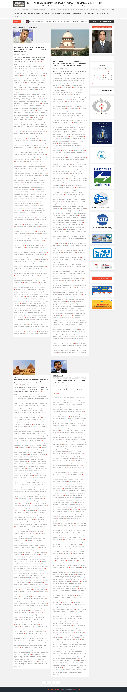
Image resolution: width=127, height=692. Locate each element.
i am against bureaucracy (20, 624)
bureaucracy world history (38, 264)
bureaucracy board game (35, 103)
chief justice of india (77, 294)
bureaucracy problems (40, 213)
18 (97, 77)
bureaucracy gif (70, 157)
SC (70, 334)
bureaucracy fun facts (32, 138)
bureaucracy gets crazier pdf (36, 142)
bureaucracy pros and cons (32, 215)
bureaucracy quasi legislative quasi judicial (24, 219)
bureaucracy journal (31, 170)
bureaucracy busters (67, 122)
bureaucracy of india (61, 217)
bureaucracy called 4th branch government (70, 125)
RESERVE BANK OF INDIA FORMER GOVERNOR (71, 653)
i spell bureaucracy (35, 299)
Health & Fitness (76, 13)
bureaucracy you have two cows (30, 268)
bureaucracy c (33, 110)
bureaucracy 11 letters (35, 77)
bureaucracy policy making (39, 210)
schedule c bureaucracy (77, 334)
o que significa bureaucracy (30, 308)
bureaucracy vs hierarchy (26, 257)
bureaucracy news (32, 198)
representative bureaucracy (68, 333)
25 (97, 79)
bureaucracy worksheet (25, 264)
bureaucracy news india (36, 199)
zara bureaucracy (35, 333)
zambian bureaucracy (43, 661)
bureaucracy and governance (28, 98)
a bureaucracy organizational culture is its (28, 405)
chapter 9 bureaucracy (24, 278)
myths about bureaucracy (21, 306)
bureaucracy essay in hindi (35, 129)
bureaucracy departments (70, 140)
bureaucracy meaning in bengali (26, 187)
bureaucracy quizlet (27, 220)
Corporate (66, 9)
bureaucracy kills (36, 177)
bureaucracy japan (39, 166)
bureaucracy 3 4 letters (80, 96)
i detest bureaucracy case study (67, 310)
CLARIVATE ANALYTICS (72, 616)
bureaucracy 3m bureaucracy (77, 99)
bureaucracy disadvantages (40, 126)
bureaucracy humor (41, 154)
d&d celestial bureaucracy (68, 299)
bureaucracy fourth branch (33, 136)
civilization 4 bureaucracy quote (31, 282)
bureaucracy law (20, 178)
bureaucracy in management (62, 171)
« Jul (93, 83)
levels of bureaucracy (37, 301)
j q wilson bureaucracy (26, 301)
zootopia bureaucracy (20, 335)
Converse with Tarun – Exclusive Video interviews (56, 13)
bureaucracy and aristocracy (39, 92)
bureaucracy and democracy (28, 96)
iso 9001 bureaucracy (67, 315)
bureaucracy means (34, 194)
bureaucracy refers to (22, 228)
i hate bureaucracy (30, 296)
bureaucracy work (32, 263)
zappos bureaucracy (25, 333)
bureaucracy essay (39, 128)
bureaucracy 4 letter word (35, 85)
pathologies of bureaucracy (22, 642)
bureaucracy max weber (32, 185)
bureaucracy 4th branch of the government (28, 87)
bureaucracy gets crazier (23, 142)
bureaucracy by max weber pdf (73, 124)
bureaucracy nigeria (31, 201)
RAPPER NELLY (33, 314)
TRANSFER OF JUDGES (65, 340)
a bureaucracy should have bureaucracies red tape (32, 75)
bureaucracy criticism (37, 117)
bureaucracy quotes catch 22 (41, 224)
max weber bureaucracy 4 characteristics (36, 303)
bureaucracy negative (23, 196)
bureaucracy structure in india (27, 236)
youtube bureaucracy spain (27, 329)
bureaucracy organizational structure (35, 208)
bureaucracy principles (28, 213)
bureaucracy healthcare (41, 147)
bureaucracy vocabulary (39, 254)
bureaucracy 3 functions (24, 84)
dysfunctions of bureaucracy (37, 285)
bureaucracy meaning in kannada (25, 189)
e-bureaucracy (70, 301)
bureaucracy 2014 (31, 78)
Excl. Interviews (103, 9)
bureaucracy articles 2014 (77, 115)
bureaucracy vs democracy (33, 256)
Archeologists (35, 407)
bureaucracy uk (21, 247)
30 (51, 682)
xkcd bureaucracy (25, 328)
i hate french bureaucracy (21, 298)
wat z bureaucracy (42, 322)
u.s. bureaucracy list (64, 341)
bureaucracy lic (21, 180)
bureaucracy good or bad (40, 143)
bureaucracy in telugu (20, 161)
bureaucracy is (43, 161)
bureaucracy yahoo (28, 266)
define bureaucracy (25, 285)
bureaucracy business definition (32, 107)
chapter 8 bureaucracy (42, 273)
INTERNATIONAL (26, 9)
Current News (52, 9)
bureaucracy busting (23, 108)
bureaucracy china (19, 114)
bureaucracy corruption (75, 131)
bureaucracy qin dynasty (41, 217)
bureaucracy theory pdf (27, 243)
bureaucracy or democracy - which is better (35, 206)
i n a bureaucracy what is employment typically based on (72, 313)
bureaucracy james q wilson (27, 164)
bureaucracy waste (32, 259)
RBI (73, 651)
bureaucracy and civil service (33, 94)
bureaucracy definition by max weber (37, 122)
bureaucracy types (30, 245)
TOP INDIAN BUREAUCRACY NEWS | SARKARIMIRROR (64, 3)
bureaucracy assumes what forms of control (76, 117)
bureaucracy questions (41, 219)
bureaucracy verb (43, 252)
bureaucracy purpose (30, 217)
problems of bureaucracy (33, 312)
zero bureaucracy (44, 333)
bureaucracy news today (61, 215)
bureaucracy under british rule (33, 247)
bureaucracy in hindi (30, 156)
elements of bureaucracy (20, 289)
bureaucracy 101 (25, 77)
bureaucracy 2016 (76, 94)
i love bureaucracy (32, 298)
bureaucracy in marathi (33, 157)
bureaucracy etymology (29, 131)
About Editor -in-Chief (34, 13)
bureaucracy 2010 (22, 78)
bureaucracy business (75, 120)
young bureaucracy (39, 659)
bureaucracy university (26, 249)
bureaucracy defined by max (78, 134)
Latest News (93, 9)
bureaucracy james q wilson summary (25, 166)
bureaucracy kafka (35, 171)
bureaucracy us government (36, 250)
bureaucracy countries (26, 117)
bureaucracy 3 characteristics (33, 82)
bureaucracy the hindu (39, 240)
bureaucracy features (40, 135)
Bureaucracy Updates (39, 9)
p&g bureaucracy (41, 308)
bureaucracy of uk (29, 205)
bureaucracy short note (34, 233)
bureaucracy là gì (57, 192)
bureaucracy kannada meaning (65, 189)
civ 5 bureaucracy (38, 280)
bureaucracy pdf (28, 210)
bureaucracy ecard (74, 141)
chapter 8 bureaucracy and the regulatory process (26, 275)
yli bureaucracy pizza (35, 328)
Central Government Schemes (79, 9)
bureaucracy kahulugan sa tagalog (39, 173)
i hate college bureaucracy (42, 296)
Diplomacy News (104, 13)
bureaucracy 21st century (39, 80)
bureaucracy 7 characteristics (68, 104)
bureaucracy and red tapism (38, 99)
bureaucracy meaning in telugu (41, 192)
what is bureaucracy (41, 656)
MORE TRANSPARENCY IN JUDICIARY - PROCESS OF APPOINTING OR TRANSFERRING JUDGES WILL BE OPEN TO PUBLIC (70, 322)
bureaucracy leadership (30, 178)
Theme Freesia (76, 689)
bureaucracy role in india (34, 229)
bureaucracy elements (29, 128)
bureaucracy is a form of (69, 176)
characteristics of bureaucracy (37, 278)
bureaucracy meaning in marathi (27, 191)
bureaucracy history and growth (32, 150)
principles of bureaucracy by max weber (70, 648)
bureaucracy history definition (36, 152)
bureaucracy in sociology (31, 159)
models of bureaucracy (43, 305)
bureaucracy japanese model (63, 182)
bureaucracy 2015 (41, 78)
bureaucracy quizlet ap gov (40, 220)
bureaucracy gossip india (71, 159)
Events (16, 16)
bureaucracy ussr (34, 252)
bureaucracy (69, 90)
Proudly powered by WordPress (54, 689)
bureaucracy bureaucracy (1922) (37, 105)
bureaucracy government (32, 145)
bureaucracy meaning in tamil (25, 192)
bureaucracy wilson (22, 263)
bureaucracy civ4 (29, 114)
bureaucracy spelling (36, 235)
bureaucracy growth (30, 147)
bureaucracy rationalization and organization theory (27, 226)
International (17, 45)
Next (55, 682)
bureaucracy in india (41, 156)
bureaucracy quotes (28, 224)
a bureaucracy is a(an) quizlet (35, 68)
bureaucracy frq (22, 138)
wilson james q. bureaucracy (27, 326)
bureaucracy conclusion (34, 115)
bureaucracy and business (73, 108)
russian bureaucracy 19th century (39, 315)
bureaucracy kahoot (25, 173)
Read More (40, 61)
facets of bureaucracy (26, 291)
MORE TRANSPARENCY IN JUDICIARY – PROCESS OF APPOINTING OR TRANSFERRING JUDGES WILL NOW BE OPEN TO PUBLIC (69, 63)
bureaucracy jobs (32, 168)
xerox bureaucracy (58, 347)
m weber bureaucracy (75, 317)
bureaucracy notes (41, 201)
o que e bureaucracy (73, 644)
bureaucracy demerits (35, 124)
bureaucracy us (25, 250)
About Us (16, 9)
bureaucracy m (21, 185)
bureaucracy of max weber (31, 203)
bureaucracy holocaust (64, 168)
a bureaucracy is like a (24, 71)
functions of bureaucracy (38, 291)
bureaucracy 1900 (68, 92)
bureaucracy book (70, 118)
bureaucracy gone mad (28, 143)
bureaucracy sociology (25, 235)
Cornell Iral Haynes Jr (26, 284)
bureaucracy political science (35, 212)
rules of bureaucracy (26, 315)
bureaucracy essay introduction (73, 145)
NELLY (29, 306)
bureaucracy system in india (31, 238)
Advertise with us (89, 13)
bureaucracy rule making (30, 231)
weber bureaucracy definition (67, 343)
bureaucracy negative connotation (37, 196)
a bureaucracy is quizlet (28, 73)
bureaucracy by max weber (35, 108)
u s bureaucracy (36, 321)
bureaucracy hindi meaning (35, 149)
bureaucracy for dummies (79, 150)
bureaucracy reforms (33, 228)
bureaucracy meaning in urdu (21, 194)
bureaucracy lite (65, 196)
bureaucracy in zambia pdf (32, 161)
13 (103, 75)
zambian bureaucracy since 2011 (35, 663)
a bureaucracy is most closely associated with (28, 403)
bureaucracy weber (42, 259)
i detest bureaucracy (38, 294)
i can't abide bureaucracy (27, 294)
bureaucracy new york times (66, 211)
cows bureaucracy (36, 284)
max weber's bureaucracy (79, 318)
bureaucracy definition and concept (36, 121)
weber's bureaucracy (33, 324)
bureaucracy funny (24, 140)
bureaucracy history (65, 164)
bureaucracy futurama (35, 140)
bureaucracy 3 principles (37, 84)
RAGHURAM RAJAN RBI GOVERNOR (62, 651)
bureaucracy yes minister (40, 266)
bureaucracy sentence (23, 233)
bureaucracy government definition (68, 161)
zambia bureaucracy (39, 329)
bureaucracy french (70, 152)
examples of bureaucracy (70, 304)
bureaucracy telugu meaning (25, 240)
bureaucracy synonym (40, 236)
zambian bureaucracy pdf (31, 331)
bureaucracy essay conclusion (74, 143)
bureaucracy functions (69, 154)
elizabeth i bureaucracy (33, 289)
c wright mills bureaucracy (29, 271)
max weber (23, 303)
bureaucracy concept (23, 115)
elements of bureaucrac (42, 287)
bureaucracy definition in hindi (78, 138)
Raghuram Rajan (82, 649)
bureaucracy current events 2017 (36, 119)
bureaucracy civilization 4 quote (70, 129)
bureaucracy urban (37, 249)
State (59, 9)
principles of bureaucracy (34, 310)
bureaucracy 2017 (28, 80)
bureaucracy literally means (29, 182)
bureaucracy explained (78, 148)
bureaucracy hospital (31, 154)
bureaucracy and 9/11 (27, 92)
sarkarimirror (17, 54)
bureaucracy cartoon (29, 112)
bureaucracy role (23, 229)
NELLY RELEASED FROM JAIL (39, 306)
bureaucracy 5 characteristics (72, 103)
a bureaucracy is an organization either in (29, 401)
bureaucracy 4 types (70, 101)
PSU (97, 13)
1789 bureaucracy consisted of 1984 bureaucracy (25, 64)
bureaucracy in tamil (42, 159)
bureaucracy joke (22, 170)
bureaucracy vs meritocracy (39, 257)
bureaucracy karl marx (34, 175)
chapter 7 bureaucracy (42, 271)
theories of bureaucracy (38, 319)
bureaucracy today (38, 243)
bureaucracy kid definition (25, 177)
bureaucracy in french (62, 169)
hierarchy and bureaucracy (34, 292)
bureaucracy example (41, 131)
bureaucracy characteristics (41, 112)
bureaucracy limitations (31, 180)
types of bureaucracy (27, 321)
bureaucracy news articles (24, 199)
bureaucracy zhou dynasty (41, 270)
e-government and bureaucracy (28, 287)
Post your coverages (20, 13)
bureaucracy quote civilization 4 (31, 222)
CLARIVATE (62, 616)
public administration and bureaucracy (69, 649)
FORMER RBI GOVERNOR (66, 625)
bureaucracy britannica (23, 105)
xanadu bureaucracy (40, 326)
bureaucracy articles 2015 (33, 101)
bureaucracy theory (32, 242)
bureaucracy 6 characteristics (29, 89)
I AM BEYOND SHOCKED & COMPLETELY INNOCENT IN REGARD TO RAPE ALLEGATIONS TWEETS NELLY (31, 50)
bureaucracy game (68, 155)
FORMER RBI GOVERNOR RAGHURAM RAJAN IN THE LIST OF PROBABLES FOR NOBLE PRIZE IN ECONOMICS (70, 380)
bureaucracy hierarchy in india (73, 162)
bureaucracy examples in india (36, 133)
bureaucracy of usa (38, 205)
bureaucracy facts (30, 135)
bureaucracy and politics (25, 99)
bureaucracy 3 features (73, 97)
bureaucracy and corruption (67, 110)
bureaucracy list (41, 180)
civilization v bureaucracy (78, 297)
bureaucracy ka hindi (25, 171)
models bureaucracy (31, 305)
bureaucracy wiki (31, 261)
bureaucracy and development (66, 111)
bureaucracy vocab (28, 254)
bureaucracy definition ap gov (77, 136)
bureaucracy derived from (27, 126)
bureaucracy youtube (28, 270)
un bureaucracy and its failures (30, 322)
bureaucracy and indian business (66, 113)
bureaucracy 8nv (26, 91)
